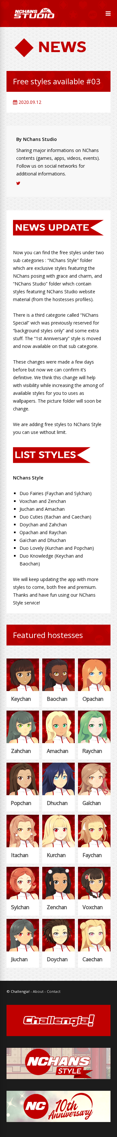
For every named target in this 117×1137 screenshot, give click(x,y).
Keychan (21, 699)
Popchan (21, 803)
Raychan (92, 751)
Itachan (19, 855)
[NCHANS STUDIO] (33, 23)
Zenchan (57, 907)
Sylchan (20, 907)
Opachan (93, 699)
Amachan (57, 751)
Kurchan (56, 855)
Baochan (57, 699)
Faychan (92, 855)
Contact (53, 991)
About (38, 991)
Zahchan (21, 751)
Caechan (92, 959)
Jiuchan (19, 959)
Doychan (57, 959)
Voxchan (93, 907)
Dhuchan (57, 803)
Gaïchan (92, 803)
